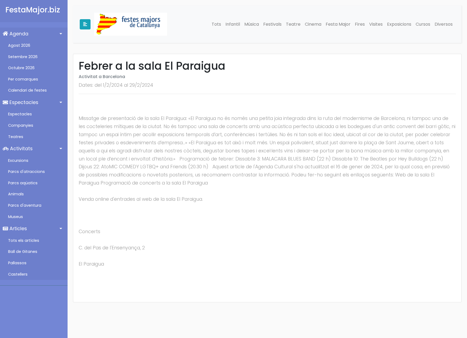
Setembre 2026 (23, 56)
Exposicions (399, 24)
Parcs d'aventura (24, 205)
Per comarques (23, 79)
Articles (17, 228)
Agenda (18, 34)
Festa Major (338, 24)
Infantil (232, 24)
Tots (216, 24)
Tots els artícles (23, 240)
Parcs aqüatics (23, 183)
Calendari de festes (27, 90)
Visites (376, 24)
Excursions (18, 160)
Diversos (444, 24)
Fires (360, 24)
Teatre (293, 24)
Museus (15, 216)
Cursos (423, 24)
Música (251, 24)
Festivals (272, 24)
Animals (16, 194)
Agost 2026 (19, 45)
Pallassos (17, 263)
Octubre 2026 (21, 68)
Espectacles (23, 102)
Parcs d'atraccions (26, 171)
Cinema (313, 24)
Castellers (18, 274)
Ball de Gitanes (22, 251)
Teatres (15, 136)
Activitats (21, 148)
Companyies (20, 125)
